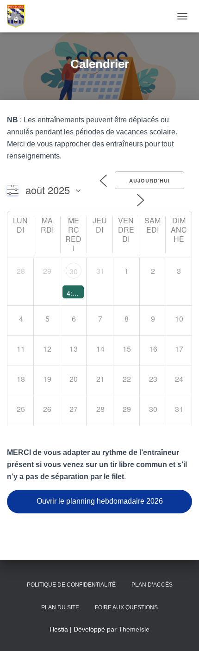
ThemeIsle (133, 629)
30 (73, 271)
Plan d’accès (152, 584)
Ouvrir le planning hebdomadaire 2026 (100, 501)
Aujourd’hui (149, 180)
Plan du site (60, 607)
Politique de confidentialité (71, 584)
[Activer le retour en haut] (181, 632)
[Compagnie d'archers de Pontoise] (19, 16)
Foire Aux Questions (126, 607)
